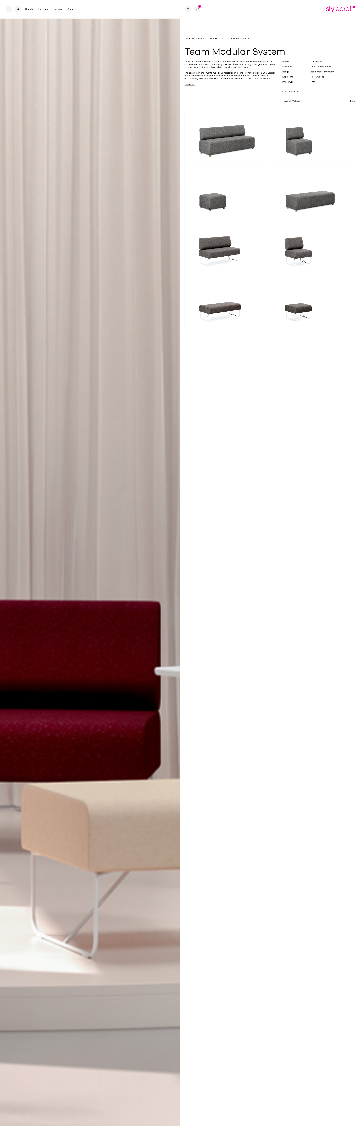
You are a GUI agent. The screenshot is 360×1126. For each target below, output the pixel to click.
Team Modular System (322, 71)
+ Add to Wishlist (291, 101)
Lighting (57, 9)
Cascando (316, 61)
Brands (29, 9)
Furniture (43, 9)
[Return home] (341, 9)
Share (352, 101)
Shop (70, 9)
